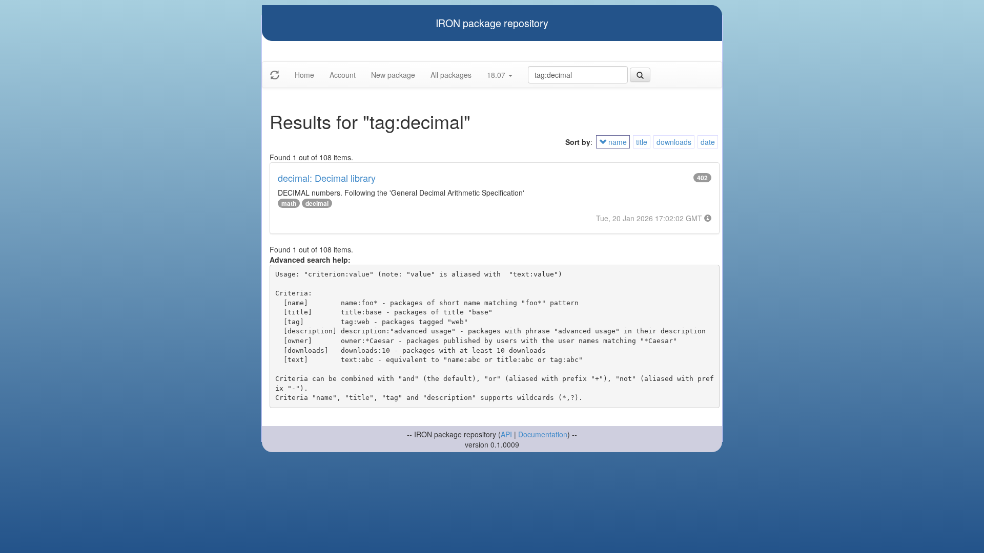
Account (343, 75)
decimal (317, 203)
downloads (674, 142)
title (641, 142)
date (708, 142)
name (616, 142)
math (288, 203)
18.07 (497, 75)
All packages (450, 75)
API (506, 434)
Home (304, 75)
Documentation (542, 434)
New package (393, 75)
